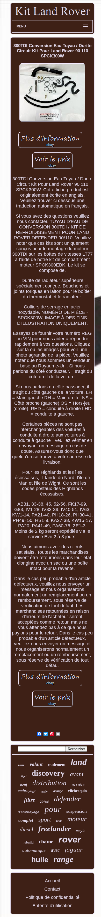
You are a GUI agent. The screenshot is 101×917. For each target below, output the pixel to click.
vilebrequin (77, 791)
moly (44, 791)
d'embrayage (28, 812)
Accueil (52, 880)
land (79, 762)
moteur (76, 819)
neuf (23, 785)
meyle (80, 831)
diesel (26, 829)
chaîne (46, 841)
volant (36, 764)
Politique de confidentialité (52, 897)
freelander (54, 828)
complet (25, 820)
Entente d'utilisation (52, 905)
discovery (48, 773)
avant (76, 774)
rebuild (29, 842)
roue (21, 765)
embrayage (27, 790)
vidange (58, 791)
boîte (59, 821)
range (63, 859)
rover (70, 839)
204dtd (44, 801)
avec (55, 850)
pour (53, 809)
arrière (78, 784)
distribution (49, 783)
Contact (52, 889)
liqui (23, 776)
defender (67, 798)
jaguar (74, 849)
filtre (29, 800)
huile (39, 860)
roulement (57, 765)
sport (44, 819)
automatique (34, 850)
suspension (76, 811)
